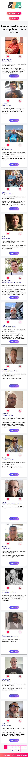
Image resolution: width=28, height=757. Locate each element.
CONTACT (24, 755)
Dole (3, 238)
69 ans (10, 61)
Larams (4, 502)
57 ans (8, 548)
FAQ (5, 755)
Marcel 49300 (6, 679)
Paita (3, 548)
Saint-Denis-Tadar (7, 636)
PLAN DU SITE (15, 755)
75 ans (20, 504)
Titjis (3, 325)
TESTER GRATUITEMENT (14, 13)
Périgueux (5, 194)
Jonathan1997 (6, 281)
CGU (8, 755)
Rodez (4, 725)
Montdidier (5, 459)
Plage (3, 148)
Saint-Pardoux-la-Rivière (9, 504)
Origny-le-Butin (6, 326)
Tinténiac (4, 415)
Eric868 (4, 103)
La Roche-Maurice (7, 371)
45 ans (12, 459)
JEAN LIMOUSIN (7, 59)
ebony (4, 635)
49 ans (10, 149)
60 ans (9, 681)
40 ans (9, 105)
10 (19, 750)
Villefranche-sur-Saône (8, 282)
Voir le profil (14, 76)
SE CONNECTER (14, 18)
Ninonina (4, 591)
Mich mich (5, 413)
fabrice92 (5, 369)
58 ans (16, 636)
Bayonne (4, 149)
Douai (3, 105)
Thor (3, 723)
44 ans (8, 238)
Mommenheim (6, 592)
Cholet (4, 681)
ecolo (3, 192)
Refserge (4, 546)
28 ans (19, 282)
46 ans (14, 326)
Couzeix (4, 61)
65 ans (11, 194)
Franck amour (6, 458)
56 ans (16, 371)
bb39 (3, 236)
